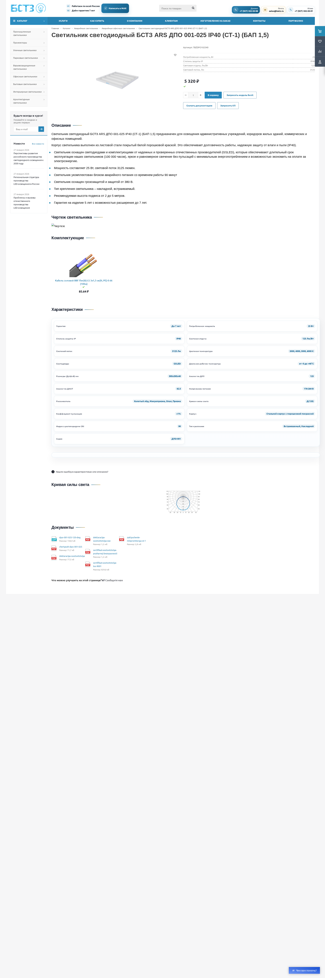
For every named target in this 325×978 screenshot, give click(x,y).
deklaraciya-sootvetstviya (72, 555)
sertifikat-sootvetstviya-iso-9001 (105, 564)
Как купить (97, 20)
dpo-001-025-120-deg (70, 537)
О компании (134, 20)
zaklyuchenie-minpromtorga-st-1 (136, 539)
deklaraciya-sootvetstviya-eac (102, 539)
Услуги (63, 20)
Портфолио (295, 20)
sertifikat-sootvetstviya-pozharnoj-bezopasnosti (105, 552)
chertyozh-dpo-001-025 (70, 546)
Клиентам (171, 20)
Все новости (38, 143)
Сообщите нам (87, 580)
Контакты (259, 20)
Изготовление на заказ (215, 20)
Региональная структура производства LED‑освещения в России (26, 180)
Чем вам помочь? (306, 970)
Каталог (22, 20)
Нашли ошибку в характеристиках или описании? (80, 471)
